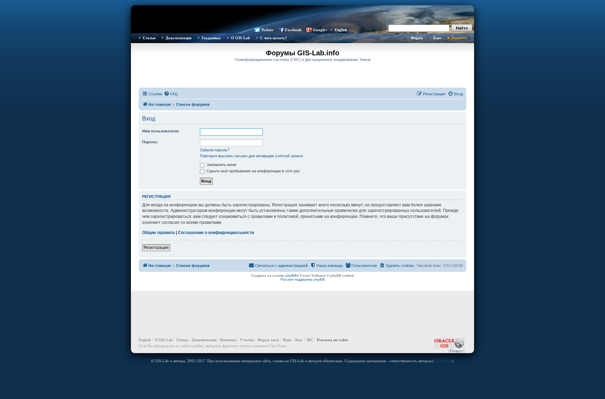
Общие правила (158, 232)
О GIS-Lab (240, 38)
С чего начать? (273, 38)
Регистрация (156, 247)
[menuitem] (171, 94)
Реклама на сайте (332, 340)
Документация (179, 38)
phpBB (291, 275)
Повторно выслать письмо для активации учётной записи (251, 156)
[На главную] (302, 16)
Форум (417, 38)
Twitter (267, 30)
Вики (287, 340)
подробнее (443, 361)
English (341, 30)
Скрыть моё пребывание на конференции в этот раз (253, 171)
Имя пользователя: (160, 131)
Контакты (228, 340)
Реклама (459, 38)
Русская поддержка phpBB (302, 279)
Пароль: (150, 142)
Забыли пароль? (214, 150)
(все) (275, 340)
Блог (437, 38)
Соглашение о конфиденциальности (216, 232)
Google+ (320, 30)
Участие (247, 340)
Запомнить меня (221, 165)
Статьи (149, 38)
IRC (310, 340)
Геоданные (211, 38)
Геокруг (456, 351)
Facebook (293, 30)
